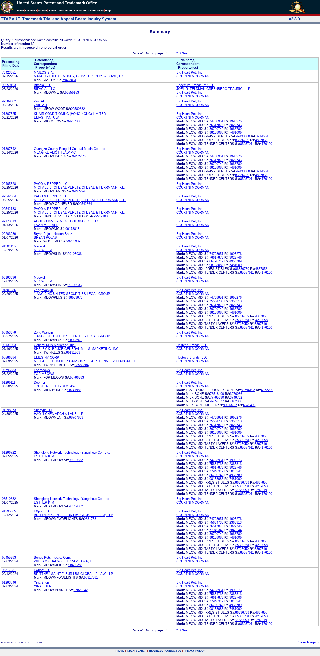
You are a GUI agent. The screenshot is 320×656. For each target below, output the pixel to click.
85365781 (243, 320)
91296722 (9, 452)
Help (108, 10)
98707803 (76, 417)
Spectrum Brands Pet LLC (195, 85)
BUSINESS (156, 650)
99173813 (9, 221)
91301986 (9, 290)
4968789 (236, 129)
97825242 (81, 590)
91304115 (9, 246)
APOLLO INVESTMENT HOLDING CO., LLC (66, 221)
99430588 (243, 136)
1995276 (236, 121)
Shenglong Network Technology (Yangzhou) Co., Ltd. (72, 452)
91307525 (9, 114)
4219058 (262, 320)
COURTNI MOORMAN (192, 76)
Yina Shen (41, 582)
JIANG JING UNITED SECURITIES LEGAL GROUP (72, 294)
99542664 (9, 196)
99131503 (9, 345)
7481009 (236, 132)
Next (185, 53)
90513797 (230, 405)
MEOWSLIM (43, 250)
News (101, 10)
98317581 (91, 519)
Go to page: (155, 53)
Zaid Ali (39, 101)
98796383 (9, 370)
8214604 (262, 136)
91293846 (9, 582)
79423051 (9, 72)
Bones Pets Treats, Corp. (52, 557)
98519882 (76, 460)
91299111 (9, 382)
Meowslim (41, 246)
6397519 (261, 324)
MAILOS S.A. (44, 72)
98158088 (217, 132)
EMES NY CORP (46, 357)
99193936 (75, 254)
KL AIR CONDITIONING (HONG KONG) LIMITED (70, 114)
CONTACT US (174, 650)
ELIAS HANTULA (47, 117)
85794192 (248, 390)
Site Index (31, 10)
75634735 (217, 301)
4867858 (261, 140)
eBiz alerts (90, 10)
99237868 (74, 121)
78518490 (217, 394)
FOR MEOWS (44, 374)
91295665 (9, 511)
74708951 (217, 121)
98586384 (9, 357)
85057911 (247, 144)
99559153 (9, 85)
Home (20, 10)
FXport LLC (42, 511)
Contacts (63, 10)
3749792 (236, 397)
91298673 (9, 410)
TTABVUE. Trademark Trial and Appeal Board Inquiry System (58, 19)
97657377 (217, 401)
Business (76, 10)
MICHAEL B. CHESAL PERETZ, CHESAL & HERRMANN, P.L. (80, 200)
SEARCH (141, 650)
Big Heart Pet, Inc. (190, 72)
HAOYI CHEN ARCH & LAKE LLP (59, 414)
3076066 (236, 394)
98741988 (75, 390)
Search (42, 10)
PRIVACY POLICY (194, 650)
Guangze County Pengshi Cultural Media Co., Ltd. (70, 149)
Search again (308, 642)
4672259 (267, 390)
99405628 (9, 184)
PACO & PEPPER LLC (51, 184)
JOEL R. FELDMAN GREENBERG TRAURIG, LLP (213, 89)
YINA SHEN (43, 586)
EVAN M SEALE (46, 225)
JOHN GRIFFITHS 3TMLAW (55, 386)
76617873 (217, 125)
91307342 (9, 149)
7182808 (236, 401)
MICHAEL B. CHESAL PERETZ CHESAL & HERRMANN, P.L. (79, 187)
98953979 (75, 297)
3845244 (236, 471)
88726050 (242, 324)
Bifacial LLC (43, 85)
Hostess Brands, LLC (192, 345)
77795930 (217, 397)
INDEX (130, 650)
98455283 (9, 557)
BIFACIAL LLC (44, 89)
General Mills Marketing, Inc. (55, 345)
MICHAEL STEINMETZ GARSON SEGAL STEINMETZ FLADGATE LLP (87, 361)
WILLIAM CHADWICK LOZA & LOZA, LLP (65, 561)
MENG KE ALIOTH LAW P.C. (55, 152)
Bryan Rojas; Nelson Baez (53, 234)
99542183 (9, 209)
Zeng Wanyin (43, 290)
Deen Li (39, 382)
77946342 (217, 471)
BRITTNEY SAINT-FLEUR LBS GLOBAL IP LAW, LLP (73, 515)
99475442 (79, 156)
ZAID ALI (40, 105)
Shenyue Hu (43, 410)
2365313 (236, 301)
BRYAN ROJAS (45, 237)
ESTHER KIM (44, 456)
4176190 (266, 144)
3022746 (236, 125)
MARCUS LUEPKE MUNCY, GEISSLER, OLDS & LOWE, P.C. (79, 76)
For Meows (42, 370)
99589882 (9, 101)
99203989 (9, 234)
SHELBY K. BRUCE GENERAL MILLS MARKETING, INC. (77, 349)
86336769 (242, 140)
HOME (120, 650)
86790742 (217, 129)
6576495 (249, 405)
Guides (52, 10)
